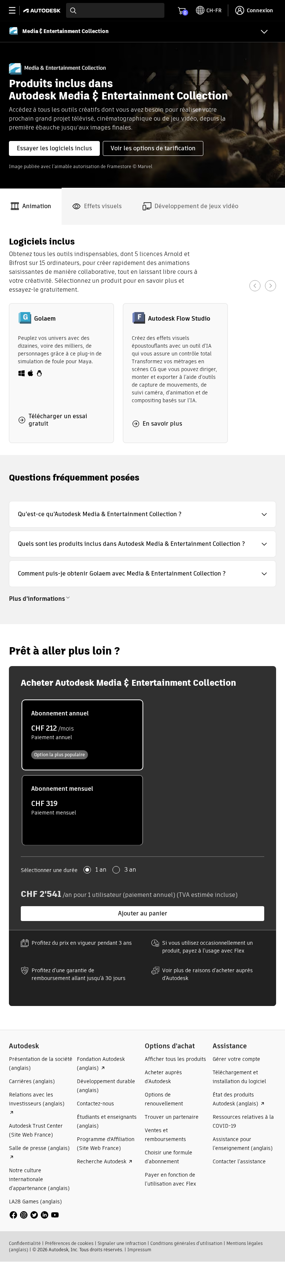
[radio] (82, 735)
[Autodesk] (42, 10)
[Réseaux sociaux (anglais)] (34, 1214)
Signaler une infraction (122, 1243)
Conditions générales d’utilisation (186, 1243)
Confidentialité (25, 1243)
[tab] (31, 206)
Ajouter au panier (142, 913)
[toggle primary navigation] (16, 10)
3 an (130, 870)
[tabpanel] (142, 340)
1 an (101, 870)
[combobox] (115, 10)
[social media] (34, 1214)
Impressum (139, 1249)
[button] (142, 514)
